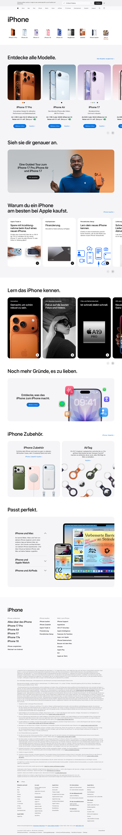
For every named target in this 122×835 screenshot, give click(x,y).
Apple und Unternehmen (76, 787)
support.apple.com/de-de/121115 (57, 714)
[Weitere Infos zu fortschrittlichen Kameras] (59, 327)
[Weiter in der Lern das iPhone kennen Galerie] (112, 363)
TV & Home (20, 803)
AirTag (18, 806)
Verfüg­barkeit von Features (53, 770)
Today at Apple (56, 792)
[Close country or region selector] (104, 3)
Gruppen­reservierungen (58, 794)
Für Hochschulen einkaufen (76, 798)
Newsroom (90, 802)
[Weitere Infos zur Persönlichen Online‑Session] (94, 242)
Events (89, 816)
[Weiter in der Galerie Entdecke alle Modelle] (112, 132)
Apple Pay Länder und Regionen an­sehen (54, 766)
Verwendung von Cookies (35, 832)
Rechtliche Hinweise (77, 832)
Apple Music (38, 804)
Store (18, 787)
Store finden (55, 787)
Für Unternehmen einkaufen (77, 789)
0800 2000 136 (80, 825)
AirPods (19, 801)
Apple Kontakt (90, 821)
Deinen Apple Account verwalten (40, 788)
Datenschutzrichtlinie (22, 832)
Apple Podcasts (38, 811)
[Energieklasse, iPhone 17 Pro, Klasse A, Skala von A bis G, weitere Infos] (34, 119)
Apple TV (37, 801)
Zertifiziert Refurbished (58, 801)
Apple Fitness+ (38, 808)
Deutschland (102, 830)
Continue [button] (98, 3)
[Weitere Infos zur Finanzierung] (59, 242)
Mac (18, 789)
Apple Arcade (38, 806)
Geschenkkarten (21, 810)
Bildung (89, 789)
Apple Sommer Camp (57, 796)
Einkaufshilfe (55, 810)
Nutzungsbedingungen (49, 832)
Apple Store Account (40, 791)
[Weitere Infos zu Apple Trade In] (24, 242)
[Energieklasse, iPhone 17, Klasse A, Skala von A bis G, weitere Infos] (104, 119)
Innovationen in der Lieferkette (94, 796)
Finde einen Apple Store (39, 825)
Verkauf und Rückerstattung (63, 832)
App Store (37, 815)
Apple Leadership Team (93, 805)
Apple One (37, 799)
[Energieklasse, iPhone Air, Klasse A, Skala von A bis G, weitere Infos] (69, 119)
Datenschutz (90, 794)
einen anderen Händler (53, 825)
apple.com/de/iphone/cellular (72, 750)
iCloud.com (37, 793)
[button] (77, 3)
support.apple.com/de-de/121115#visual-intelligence (41, 723)
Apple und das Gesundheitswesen (74, 804)
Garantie (89, 809)
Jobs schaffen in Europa (93, 818)
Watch (18, 796)
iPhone (19, 794)
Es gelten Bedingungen (61, 772)
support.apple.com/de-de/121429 (89, 725)
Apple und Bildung (74, 795)
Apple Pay (19, 816)
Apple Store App (56, 799)
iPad (18, 792)
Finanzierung (55, 806)
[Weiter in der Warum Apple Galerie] (112, 271)
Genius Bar (55, 789)
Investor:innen (90, 811)
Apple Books (38, 813)
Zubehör (19, 808)
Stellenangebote (91, 807)
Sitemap (85, 832)
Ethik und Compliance (92, 814)
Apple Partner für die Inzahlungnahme (85, 690)
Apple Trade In (55, 803)
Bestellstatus (55, 808)
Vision (18, 799)
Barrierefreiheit (91, 787)
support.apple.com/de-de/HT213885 (66, 736)
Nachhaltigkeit (90, 792)
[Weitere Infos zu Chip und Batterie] (94, 327)
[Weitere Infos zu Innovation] (24, 327)
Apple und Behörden (75, 811)
